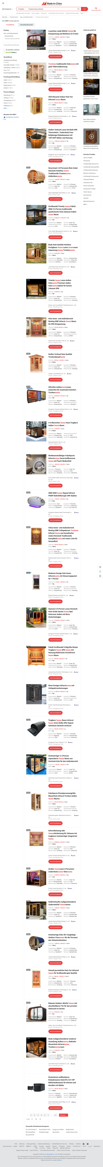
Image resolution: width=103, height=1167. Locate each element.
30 (36, 1119)
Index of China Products (63, 1150)
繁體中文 (28, 1146)
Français (41, 1146)
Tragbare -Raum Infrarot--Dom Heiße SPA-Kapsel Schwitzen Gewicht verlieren (61, 723)
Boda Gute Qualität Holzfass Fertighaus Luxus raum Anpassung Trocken (63, 247)
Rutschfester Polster (45, 1129)
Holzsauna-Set (88, 182)
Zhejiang (8, 106)
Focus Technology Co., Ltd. (50, 1154)
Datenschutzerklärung (44, 1144)
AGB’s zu (59, 1160)
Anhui (8, 103)
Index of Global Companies (79, 1150)
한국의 (84, 1146)
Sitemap (71, 1144)
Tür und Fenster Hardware (32, 1129)
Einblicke (78, 1144)
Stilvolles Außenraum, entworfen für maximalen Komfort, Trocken (62, 390)
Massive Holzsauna (89, 173)
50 (40, 1119)
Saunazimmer (30, 1135)
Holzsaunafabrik (88, 179)
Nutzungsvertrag (31, 1144)
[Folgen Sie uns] (87, 1144)
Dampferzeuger (44, 1132)
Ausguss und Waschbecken (59, 1129)
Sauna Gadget (35, 13)
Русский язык (76, 1146)
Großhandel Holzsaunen (90, 176)
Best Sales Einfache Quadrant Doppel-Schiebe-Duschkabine (90, 121)
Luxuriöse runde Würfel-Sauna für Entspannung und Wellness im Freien (90, 148)
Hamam (85, 198)
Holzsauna (44, 13)
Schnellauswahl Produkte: (23, 13)
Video (28, 30)
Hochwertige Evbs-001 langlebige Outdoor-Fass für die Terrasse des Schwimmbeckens (63, 937)
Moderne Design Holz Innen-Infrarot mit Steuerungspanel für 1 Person (62, 576)
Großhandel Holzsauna (90, 170)
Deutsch (54, 1146)
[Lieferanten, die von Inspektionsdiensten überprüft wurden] (13, 50)
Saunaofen (56, 1132)
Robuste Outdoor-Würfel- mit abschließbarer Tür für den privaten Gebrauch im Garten (62, 1006)
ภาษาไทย (42, 1148)
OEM (8, 83)
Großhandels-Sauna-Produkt (56, 13)
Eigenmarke (9, 85)
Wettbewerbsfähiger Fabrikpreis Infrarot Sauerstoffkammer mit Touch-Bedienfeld (61, 458)
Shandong (9, 95)
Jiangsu (8, 98)
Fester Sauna (87, 192)
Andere (8, 88)
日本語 (35, 1146)
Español (48, 1146)
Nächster (62, 1115)
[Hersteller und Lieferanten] (51, 3)
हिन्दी (36, 1148)
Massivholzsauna (88, 201)
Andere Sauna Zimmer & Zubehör (72, 1132)
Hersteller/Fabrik (11, 65)
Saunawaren (87, 195)
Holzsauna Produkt (89, 189)
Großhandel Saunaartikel (72, 13)
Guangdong (10, 100)
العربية (90, 1146)
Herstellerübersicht (26, 25)
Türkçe (48, 1148)
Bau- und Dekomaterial (11, 33)
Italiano (69, 1146)
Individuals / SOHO (12, 67)
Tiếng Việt (55, 1148)
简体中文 (21, 1146)
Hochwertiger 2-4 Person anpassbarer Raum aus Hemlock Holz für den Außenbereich (63, 758)
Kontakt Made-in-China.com (59, 1144)
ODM (8, 80)
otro (7, 70)
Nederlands (97, 1146)
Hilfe (16, 1144)
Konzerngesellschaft (11, 73)
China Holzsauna (88, 186)
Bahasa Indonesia (65, 1148)
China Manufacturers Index (47, 1150)
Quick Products (34, 1150)
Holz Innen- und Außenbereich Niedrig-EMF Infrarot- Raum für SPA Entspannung (62, 321)
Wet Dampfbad (30, 1132)
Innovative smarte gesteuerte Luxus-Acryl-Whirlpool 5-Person (90, 99)
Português (62, 1146)
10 (32, 1119)
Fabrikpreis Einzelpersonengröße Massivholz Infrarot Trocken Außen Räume (62, 796)
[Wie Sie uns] (84, 1144)
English (15, 1146)
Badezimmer (70, 1129)
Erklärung (21, 1144)
